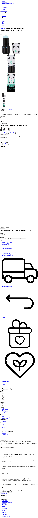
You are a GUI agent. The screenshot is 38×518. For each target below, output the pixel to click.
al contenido (3, 1)
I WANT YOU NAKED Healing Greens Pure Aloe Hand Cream (9, 255)
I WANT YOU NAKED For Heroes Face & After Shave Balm (9, 252)
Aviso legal (3, 432)
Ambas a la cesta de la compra (4, 134)
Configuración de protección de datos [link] (6, 435)
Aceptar (1, 447)
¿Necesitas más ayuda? (4, 412)
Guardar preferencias (3, 492)
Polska (5, 511)
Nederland (6, 508)
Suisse (4, 505)
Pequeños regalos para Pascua (5, 244)
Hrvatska (6, 512)
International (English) (10, 502)
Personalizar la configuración (10, 447)
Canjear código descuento (5, 418)
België (5, 513)
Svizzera (6, 504)
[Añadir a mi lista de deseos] (0, 117)
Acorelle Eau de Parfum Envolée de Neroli (7, 254)
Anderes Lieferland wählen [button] (3, 499)
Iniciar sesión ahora (4, 13)
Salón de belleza (4, 421)
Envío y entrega (3, 410)
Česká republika (8, 516)
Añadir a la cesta (2, 116)
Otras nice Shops (4, 437)
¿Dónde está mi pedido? (6, 6)
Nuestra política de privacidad (3, 448)
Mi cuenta (3, 408)
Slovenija (6, 506)
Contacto (4, 9)
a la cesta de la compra (4, 2)
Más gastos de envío (11, 109)
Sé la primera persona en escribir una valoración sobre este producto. (18, 238)
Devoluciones (4, 7)
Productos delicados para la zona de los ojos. (7, 242)
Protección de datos (4, 433)
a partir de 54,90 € (8, 3)
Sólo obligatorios (5, 447)
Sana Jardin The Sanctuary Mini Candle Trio (7, 248)
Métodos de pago (5, 8)
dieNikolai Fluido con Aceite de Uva (6, 253)
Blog (2, 420)
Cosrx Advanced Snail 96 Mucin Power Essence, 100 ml (7, 132)
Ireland (5, 515)
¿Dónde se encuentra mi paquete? (6, 417)
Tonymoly (2, 28)
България (6, 510)
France (5, 503)
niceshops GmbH (6, 431)
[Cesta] (20, 18)
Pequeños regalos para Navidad (5, 243)
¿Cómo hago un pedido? (5, 409)
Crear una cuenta (4, 16)
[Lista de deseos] (2, 17)
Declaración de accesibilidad (5, 434)
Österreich (6, 500)
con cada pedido (7, 4)
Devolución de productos (5, 411)
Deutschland (6, 501)
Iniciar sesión (3, 415)
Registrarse (3, 416)
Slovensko (6, 514)
